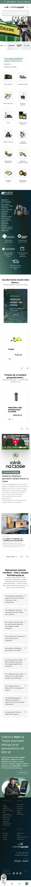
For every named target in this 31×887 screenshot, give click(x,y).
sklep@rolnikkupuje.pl (21, 855)
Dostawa (5, 833)
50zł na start (6, 819)
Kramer (19, 810)
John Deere (20, 804)
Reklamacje (20, 839)
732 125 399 (23, 853)
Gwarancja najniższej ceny (7, 822)
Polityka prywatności (6, 807)
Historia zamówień (22, 837)
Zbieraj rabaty (6, 825)
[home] (14, 7)
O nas (4, 804)
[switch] (3, 882)
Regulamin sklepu (8, 810)
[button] (27, 7)
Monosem (20, 806)
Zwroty (5, 837)
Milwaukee (20, 808)
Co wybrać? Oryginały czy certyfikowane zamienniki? (13, 540)
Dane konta (20, 833)
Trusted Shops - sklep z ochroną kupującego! (7, 815)
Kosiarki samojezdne (20, 813)
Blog (4, 812)
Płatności (5, 835)
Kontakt (5, 839)
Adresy (19, 835)
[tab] (13, 58)
